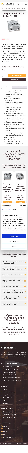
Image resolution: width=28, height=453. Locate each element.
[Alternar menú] (26, 4)
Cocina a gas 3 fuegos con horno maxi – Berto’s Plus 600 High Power (7, 188)
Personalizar (13, 241)
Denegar (14, 246)
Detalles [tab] (15, 209)
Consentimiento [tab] (6, 209)
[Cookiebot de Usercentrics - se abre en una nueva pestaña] (19, 205)
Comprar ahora (14, 79)
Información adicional (19, 87)
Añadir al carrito (17, 75)
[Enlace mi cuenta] (22, 4)
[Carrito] (18, 4)
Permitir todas (14, 236)
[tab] (7, 87)
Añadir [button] (7, 202)
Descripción (6, 87)
